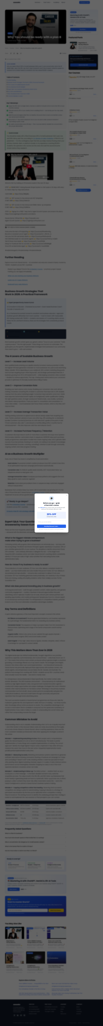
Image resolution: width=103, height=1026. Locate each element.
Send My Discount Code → (51, 526)
